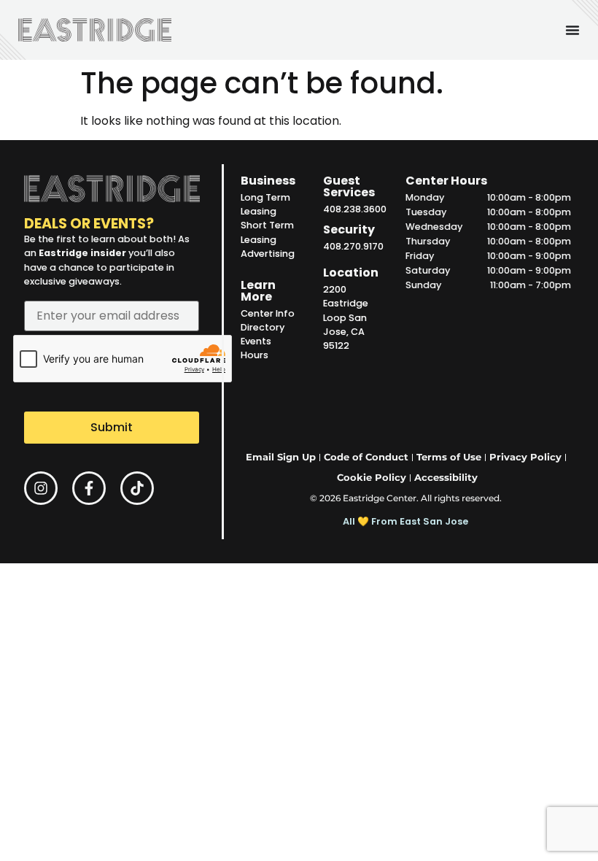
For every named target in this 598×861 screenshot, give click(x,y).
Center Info (268, 313)
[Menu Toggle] (572, 30)
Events (256, 341)
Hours (254, 355)
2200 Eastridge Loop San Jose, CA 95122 (345, 317)
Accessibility (446, 477)
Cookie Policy (371, 477)
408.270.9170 (353, 246)
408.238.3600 (355, 209)
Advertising (268, 253)
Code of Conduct (366, 457)
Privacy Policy (525, 457)
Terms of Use (448, 457)
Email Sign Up (281, 457)
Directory (262, 327)
